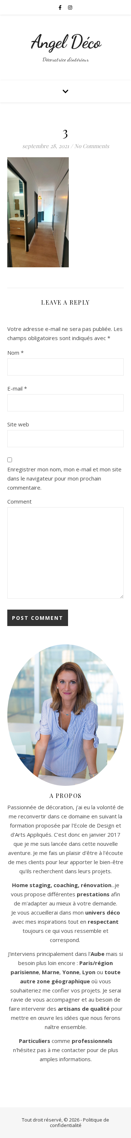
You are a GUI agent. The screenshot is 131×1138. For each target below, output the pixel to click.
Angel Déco (65, 42)
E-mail (17, 388)
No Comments (91, 146)
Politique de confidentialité (80, 1122)
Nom (15, 352)
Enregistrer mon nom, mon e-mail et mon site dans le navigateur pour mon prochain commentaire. (64, 478)
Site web (18, 424)
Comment (19, 501)
